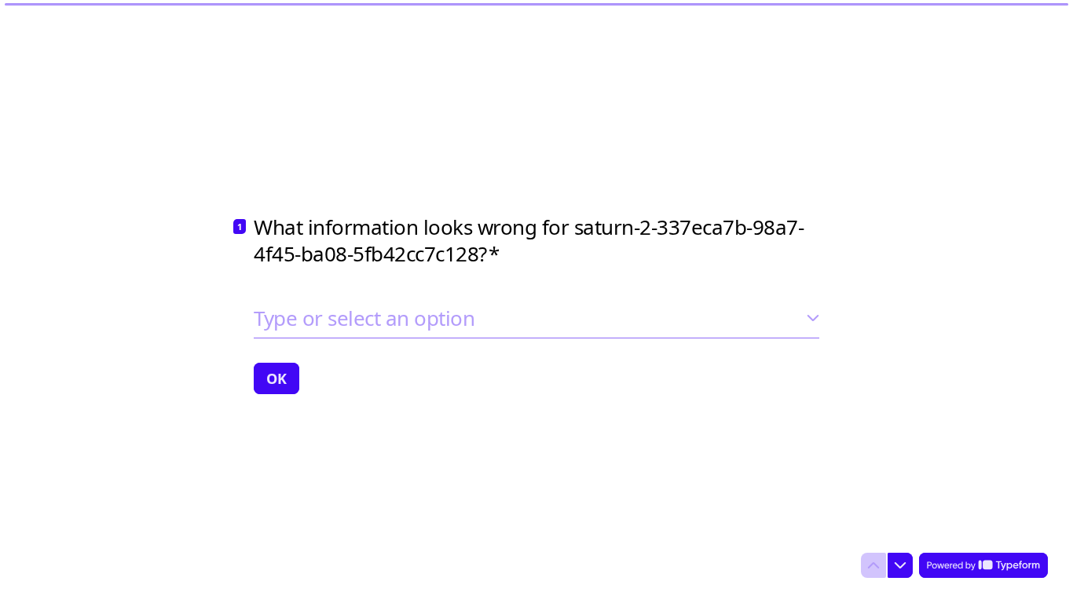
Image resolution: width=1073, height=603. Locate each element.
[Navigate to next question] (900, 565)
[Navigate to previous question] (873, 565)
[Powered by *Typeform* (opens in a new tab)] (983, 565)
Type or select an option (364, 318)
